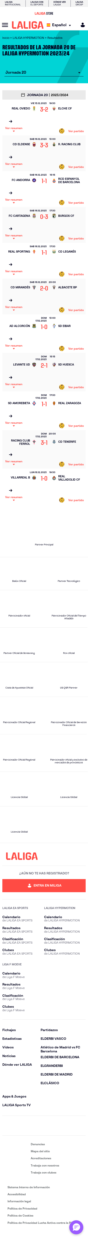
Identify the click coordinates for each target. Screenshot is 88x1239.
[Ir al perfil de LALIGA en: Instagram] (19, 1125)
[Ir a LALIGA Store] (44, 13)
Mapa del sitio (40, 1151)
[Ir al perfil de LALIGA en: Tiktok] (56, 1125)
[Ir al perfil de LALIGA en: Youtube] (81, 1125)
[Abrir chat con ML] (76, 1227)
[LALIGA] (28, 25)
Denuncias (38, 1144)
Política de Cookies (20, 1215)
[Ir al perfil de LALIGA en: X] (31, 1125)
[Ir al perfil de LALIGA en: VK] (69, 1125)
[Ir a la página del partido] (10, 121)
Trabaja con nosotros (45, 1165)
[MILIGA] (81, 25)
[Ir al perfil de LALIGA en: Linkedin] (44, 1125)
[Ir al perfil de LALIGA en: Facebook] (6, 1125)
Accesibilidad (17, 1194)
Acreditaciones (41, 1158)
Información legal (19, 1201)
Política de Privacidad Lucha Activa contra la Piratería (44, 1222)
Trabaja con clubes (43, 1172)
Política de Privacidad (22, 1208)
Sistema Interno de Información (29, 1187)
